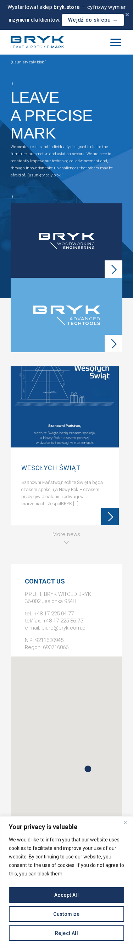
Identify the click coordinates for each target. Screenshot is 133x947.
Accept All (66, 895)
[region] (66, 881)
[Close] (125, 822)
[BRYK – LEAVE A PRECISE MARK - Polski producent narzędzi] (37, 42)
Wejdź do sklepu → (93, 20)
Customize (66, 914)
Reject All (66, 933)
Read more (110, 516)
